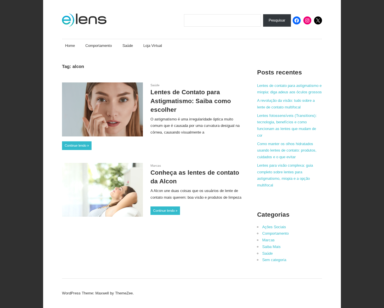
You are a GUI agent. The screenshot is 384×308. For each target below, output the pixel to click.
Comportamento (98, 46)
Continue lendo (75, 145)
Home (70, 46)
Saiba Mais (271, 247)
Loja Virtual (152, 46)
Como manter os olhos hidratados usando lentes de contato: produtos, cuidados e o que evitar (286, 150)
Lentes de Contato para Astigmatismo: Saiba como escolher (190, 101)
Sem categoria (274, 260)
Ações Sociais (274, 227)
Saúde (127, 46)
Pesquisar (277, 20)
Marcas (155, 165)
